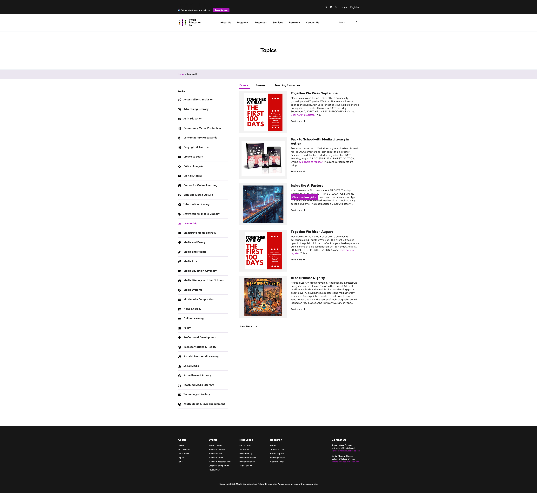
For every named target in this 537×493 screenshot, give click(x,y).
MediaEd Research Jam (220, 461)
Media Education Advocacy (200, 270)
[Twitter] (326, 7)
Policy (187, 327)
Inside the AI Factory (307, 185)
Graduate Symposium (219, 465)
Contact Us (312, 22)
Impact (181, 457)
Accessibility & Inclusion (198, 99)
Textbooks (244, 449)
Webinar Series (215, 445)
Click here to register (304, 197)
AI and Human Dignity (308, 278)
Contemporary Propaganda (200, 137)
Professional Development (199, 337)
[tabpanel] (299, 209)
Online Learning (193, 318)
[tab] (247, 85)
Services (278, 22)
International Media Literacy (201, 213)
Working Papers (277, 457)
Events (243, 85)
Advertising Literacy (196, 109)
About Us (225, 22)
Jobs (180, 461)
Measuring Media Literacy (199, 232)
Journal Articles (277, 449)
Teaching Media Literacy (198, 385)
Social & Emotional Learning (201, 356)
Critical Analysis (193, 166)
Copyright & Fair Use (196, 147)
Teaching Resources (287, 85)
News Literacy (192, 308)
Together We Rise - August (312, 232)
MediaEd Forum (216, 457)
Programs (242, 22)
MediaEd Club (215, 453)
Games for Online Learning (200, 185)
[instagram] (336, 7)
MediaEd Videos (247, 461)
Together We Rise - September (315, 93)
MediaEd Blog (245, 453)
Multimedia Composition (198, 299)
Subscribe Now (221, 10)
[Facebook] (322, 7)
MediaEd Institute (217, 449)
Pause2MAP (214, 470)
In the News (183, 453)
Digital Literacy (192, 175)
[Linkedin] (331, 7)
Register (354, 7)
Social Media (191, 366)
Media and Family (194, 242)
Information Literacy (196, 204)
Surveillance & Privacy (197, 375)
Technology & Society (196, 394)
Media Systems (192, 289)
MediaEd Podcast (247, 457)
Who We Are (183, 449)
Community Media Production (202, 128)
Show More (245, 326)
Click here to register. (303, 114)
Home (181, 74)
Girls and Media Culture (198, 194)
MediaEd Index (277, 461)
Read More (296, 121)
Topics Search (245, 465)
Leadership (190, 223)
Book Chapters (277, 453)
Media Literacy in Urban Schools (203, 280)
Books (273, 445)
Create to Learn (193, 156)
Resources (261, 22)
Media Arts (190, 261)
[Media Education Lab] (190, 22)
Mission (181, 445)
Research (294, 22)
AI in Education (192, 118)
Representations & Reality (199, 346)
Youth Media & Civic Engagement (204, 404)
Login (344, 7)
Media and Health (194, 251)
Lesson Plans (245, 445)
